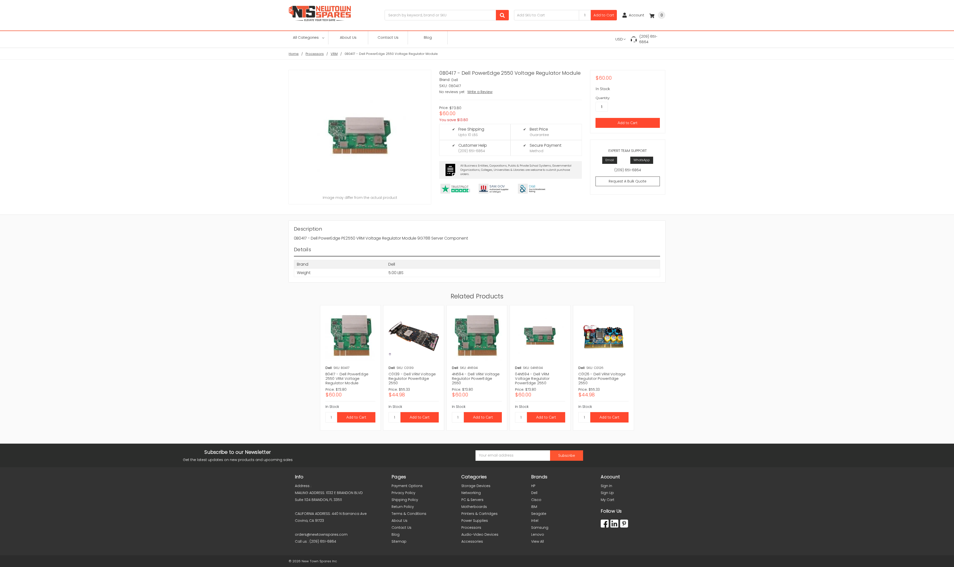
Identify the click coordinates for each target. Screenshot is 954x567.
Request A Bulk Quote (627, 181)
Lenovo (537, 534)
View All (537, 541)
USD (619, 39)
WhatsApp (642, 160)
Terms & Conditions (409, 513)
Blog (428, 37)
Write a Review (479, 91)
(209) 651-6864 (648, 39)
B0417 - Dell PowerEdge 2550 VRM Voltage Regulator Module (347, 378)
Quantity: (603, 98)
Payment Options (407, 485)
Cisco (536, 499)
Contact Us (388, 37)
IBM (534, 506)
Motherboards (474, 506)
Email (609, 160)
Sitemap (399, 541)
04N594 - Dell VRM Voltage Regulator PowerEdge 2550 (532, 378)
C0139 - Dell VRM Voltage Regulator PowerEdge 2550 (412, 378)
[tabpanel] (350, 367)
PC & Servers (472, 499)
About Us (348, 37)
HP (533, 485)
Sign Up (607, 492)
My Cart (607, 499)
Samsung (539, 527)
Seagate (538, 513)
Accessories (472, 541)
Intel (534, 520)
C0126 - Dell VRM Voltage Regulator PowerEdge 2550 (602, 378)
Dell (534, 492)
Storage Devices (475, 485)
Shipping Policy (405, 499)
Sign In (606, 485)
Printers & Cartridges (479, 513)
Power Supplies (474, 520)
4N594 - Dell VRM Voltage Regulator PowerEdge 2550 (476, 378)
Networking (471, 492)
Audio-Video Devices (479, 534)
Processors (471, 527)
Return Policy (403, 506)
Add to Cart (604, 15)
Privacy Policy (403, 492)
